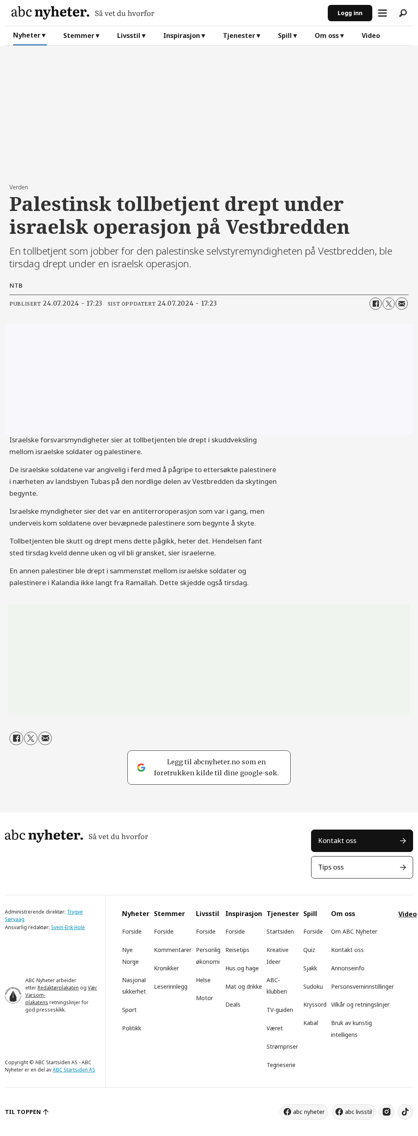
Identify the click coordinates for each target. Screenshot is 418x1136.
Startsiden (280, 931)
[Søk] (403, 13)
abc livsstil (358, 1112)
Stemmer (78, 35)
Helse (203, 980)
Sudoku (313, 986)
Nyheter (26, 35)
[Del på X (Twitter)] (388, 303)
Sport (129, 1010)
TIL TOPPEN (23, 1112)
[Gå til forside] (166, 12)
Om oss (327, 35)
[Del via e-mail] (402, 303)
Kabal (310, 1023)
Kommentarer (172, 950)
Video (371, 35)
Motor (204, 998)
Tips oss (331, 867)
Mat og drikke (243, 986)
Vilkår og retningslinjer (360, 1004)
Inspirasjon (181, 35)
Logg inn (350, 13)
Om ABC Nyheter (354, 931)
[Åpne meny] (382, 13)
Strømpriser (282, 1046)
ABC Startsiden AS (74, 1069)
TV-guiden (280, 1010)
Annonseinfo (348, 968)
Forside (132, 931)
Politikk (131, 1028)
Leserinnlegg (170, 986)
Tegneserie (281, 1065)
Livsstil (128, 35)
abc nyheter (309, 1112)
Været (275, 1028)
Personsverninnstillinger (362, 986)
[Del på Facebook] (375, 303)
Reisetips (237, 950)
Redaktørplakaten (58, 987)
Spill (285, 35)
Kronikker (166, 968)
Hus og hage (242, 968)
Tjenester (239, 35)
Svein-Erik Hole (68, 927)
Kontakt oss (337, 840)
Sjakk (310, 968)
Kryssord (315, 1004)
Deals (232, 1004)
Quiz (309, 950)
